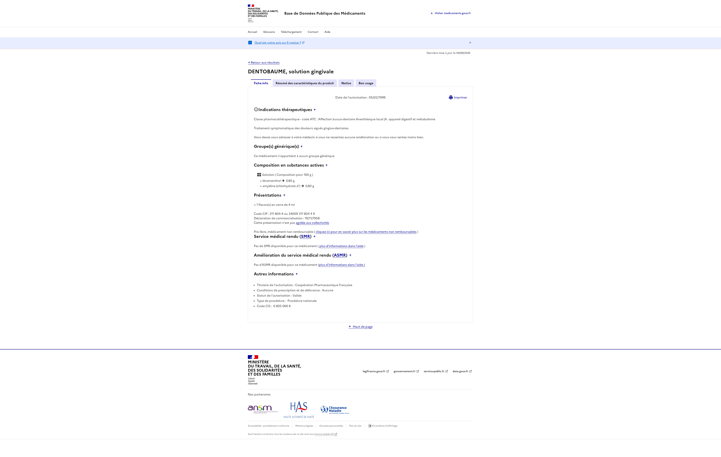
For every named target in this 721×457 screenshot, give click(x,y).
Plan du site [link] (355, 426)
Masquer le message (470, 43)
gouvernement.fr (405, 371)
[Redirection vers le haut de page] (316, 109)
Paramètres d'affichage (384, 426)
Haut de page (363, 326)
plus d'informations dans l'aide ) (342, 264)
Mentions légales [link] (304, 426)
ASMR (340, 255)
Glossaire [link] (269, 32)
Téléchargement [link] (291, 32)
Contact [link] (313, 32)
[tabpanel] (360, 204)
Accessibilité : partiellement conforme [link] (268, 426)
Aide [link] (327, 32)
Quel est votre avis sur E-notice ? (278, 42)
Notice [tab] (346, 83)
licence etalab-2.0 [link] (324, 434)
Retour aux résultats (265, 62)
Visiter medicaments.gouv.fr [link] (453, 13)
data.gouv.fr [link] (460, 371)
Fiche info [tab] (261, 83)
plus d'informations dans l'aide (341, 246)
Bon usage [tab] (366, 83)
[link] (324, 13)
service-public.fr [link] (434, 371)
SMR (305, 236)
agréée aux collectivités (312, 222)
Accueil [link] (252, 32)
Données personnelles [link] (331, 426)
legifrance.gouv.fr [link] (374, 371)
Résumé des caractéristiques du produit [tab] (305, 83)
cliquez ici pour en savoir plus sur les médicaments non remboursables (366, 231)
